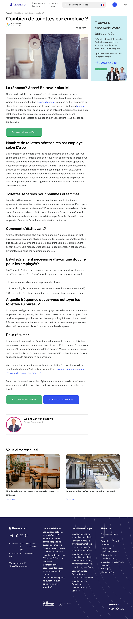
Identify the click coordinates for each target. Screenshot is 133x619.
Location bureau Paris (82, 567)
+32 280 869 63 (114, 5)
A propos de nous (109, 534)
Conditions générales (111, 541)
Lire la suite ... (11, 499)
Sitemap (105, 568)
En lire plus (70, 499)
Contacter (105, 544)
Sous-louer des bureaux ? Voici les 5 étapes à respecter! (54, 558)
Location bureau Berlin (82, 577)
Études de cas (107, 572)
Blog (103, 537)
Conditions (13, 544)
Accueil (9, 13)
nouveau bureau (45, 102)
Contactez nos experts (61, 399)
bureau (80, 106)
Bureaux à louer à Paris (24, 132)
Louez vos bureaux (110, 551)
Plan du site (22, 547)
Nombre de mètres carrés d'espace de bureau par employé (52, 541)
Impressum (106, 548)
